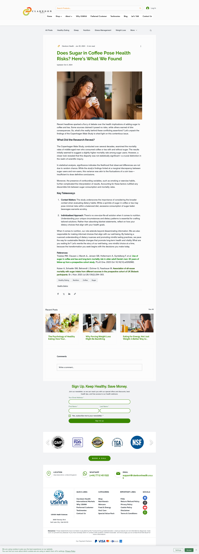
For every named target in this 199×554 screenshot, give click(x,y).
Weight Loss (121, 30)
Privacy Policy (70, 551)
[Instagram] (145, 503)
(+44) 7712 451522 (99, 475)
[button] (69, 16)
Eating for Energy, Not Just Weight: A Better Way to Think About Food (136, 337)
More (132, 30)
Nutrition (86, 30)
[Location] (48, 473)
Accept (189, 550)
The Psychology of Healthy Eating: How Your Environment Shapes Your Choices (61, 337)
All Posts (49, 30)
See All (151, 309)
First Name (73, 406)
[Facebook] (145, 498)
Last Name (104, 406)
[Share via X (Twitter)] (64, 294)
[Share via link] (75, 294)
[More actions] (140, 46)
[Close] (196, 550)
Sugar (94, 280)
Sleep (76, 30)
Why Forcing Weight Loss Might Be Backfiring (98, 337)
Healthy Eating (63, 30)
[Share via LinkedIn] (69, 294)
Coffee (85, 280)
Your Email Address (76, 397)
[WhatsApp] (85, 473)
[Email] (145, 507)
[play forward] (151, 442)
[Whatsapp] (145, 512)
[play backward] (47, 442)
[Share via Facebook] (58, 294)
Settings (178, 550)
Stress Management (103, 30)
